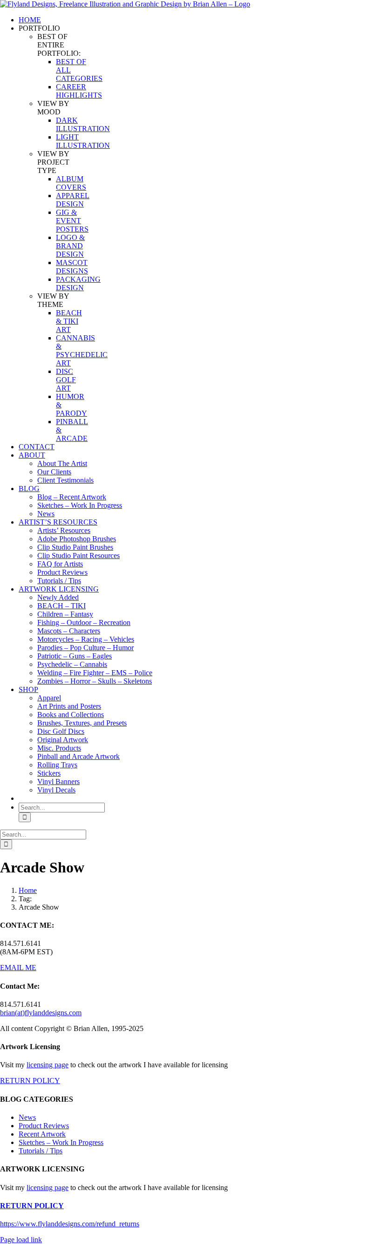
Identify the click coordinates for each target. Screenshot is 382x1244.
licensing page (47, 1065)
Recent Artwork (42, 1134)
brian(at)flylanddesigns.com (41, 1013)
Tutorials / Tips (40, 1151)
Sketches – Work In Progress (61, 1142)
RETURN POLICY (30, 1080)
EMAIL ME (18, 967)
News (27, 1117)
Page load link (21, 1240)
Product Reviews (44, 1126)
